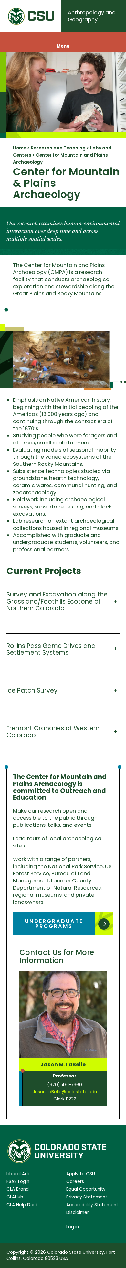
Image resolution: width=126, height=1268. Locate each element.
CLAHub (14, 1197)
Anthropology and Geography (92, 16)
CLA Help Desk (22, 1205)
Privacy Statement (86, 1197)
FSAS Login (17, 1181)
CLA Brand (17, 1189)
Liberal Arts (18, 1174)
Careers (75, 1181)
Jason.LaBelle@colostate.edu (65, 1092)
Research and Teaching (58, 148)
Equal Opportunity (86, 1189)
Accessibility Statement (92, 1205)
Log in (72, 1227)
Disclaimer (77, 1212)
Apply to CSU (80, 1174)
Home (19, 148)
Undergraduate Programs (54, 923)
